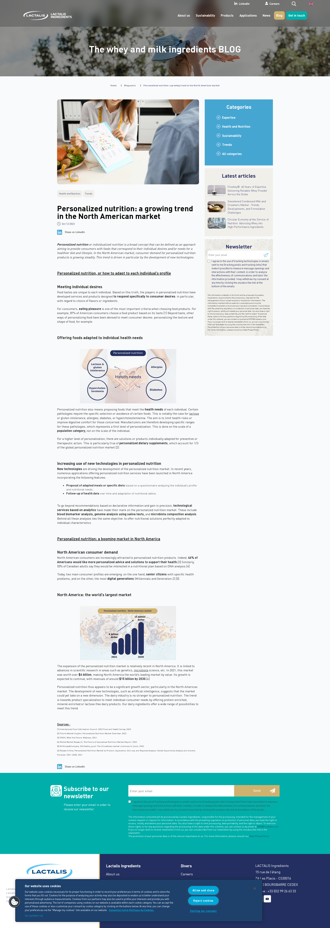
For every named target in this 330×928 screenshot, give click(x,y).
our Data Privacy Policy (249, 330)
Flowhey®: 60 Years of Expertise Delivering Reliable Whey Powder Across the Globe (247, 190)
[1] (165, 313)
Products (227, 15)
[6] (148, 679)
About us (184, 15)
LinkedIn (244, 4)
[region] (139, 900)
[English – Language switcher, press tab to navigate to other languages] (308, 5)
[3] (179, 562)
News (266, 15)
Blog (279, 15)
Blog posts (130, 85)
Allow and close (203, 890)
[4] (188, 566)
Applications (248, 15)
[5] (177, 578)
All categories (232, 154)
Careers (274, 3)
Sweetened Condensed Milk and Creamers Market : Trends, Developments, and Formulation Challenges (247, 206)
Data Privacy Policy (259, 836)
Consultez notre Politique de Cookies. (131, 909)
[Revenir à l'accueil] (46, 15)
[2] (117, 447)
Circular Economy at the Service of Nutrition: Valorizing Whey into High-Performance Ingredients (248, 223)
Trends (227, 145)
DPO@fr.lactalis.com (257, 319)
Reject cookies (203, 900)
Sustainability (205, 15)
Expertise (228, 117)
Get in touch (296, 15)
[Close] (255, 888)
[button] (15, 902)
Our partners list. (34, 915)
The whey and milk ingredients (165, 49)
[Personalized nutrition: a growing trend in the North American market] (128, 141)
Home (113, 85)
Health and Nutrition (236, 126)
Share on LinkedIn (75, 232)
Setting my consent (203, 911)
